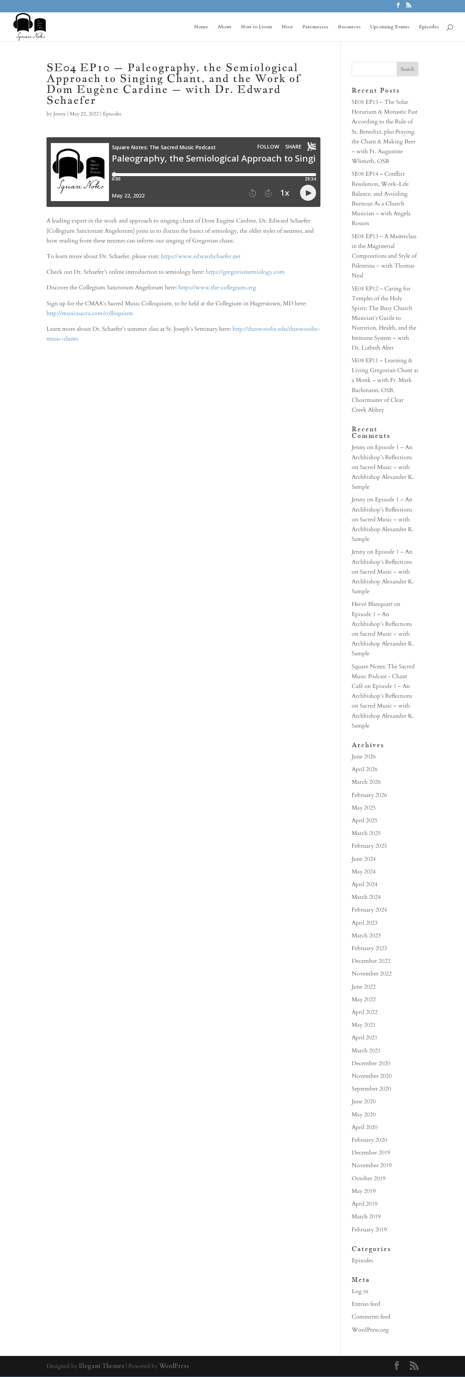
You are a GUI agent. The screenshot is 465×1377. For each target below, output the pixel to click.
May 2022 (364, 999)
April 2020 (364, 1127)
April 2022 (364, 1012)
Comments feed (371, 1317)
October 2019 (368, 1178)
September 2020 (371, 1089)
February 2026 (369, 795)
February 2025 (369, 846)
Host (287, 27)
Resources (349, 27)
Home (201, 27)
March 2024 (366, 897)
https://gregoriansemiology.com (245, 272)
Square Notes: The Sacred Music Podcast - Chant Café (383, 676)
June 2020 (364, 1101)
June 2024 (364, 859)
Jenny (59, 113)
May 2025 (364, 808)
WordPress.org (370, 1330)
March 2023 (366, 936)
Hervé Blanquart (372, 604)
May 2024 (364, 872)
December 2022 (371, 961)
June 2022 (364, 987)
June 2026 (364, 757)
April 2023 (364, 923)
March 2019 (366, 1217)
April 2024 (364, 884)
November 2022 (372, 974)
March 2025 (366, 833)
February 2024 (369, 910)
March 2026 (366, 782)
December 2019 (371, 1153)
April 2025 (364, 820)
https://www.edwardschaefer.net (200, 256)
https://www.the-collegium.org (217, 288)
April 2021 (364, 1038)
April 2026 (364, 769)
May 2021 (364, 1025)
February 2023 (369, 948)
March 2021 (366, 1051)
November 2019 (372, 1165)
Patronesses (315, 27)
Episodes (429, 27)
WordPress (174, 1366)
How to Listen (256, 27)
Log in (360, 1291)
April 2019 (364, 1204)
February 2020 (369, 1140)
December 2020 (371, 1063)
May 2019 (364, 1191)
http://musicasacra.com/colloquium (89, 313)
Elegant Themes (101, 1366)
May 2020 (364, 1115)
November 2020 (372, 1076)
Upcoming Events (389, 27)
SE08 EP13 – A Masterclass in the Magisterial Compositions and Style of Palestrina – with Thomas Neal (384, 256)
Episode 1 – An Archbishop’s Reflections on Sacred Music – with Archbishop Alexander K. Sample (383, 467)
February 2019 (369, 1230)
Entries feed (366, 1304)
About (224, 27)
